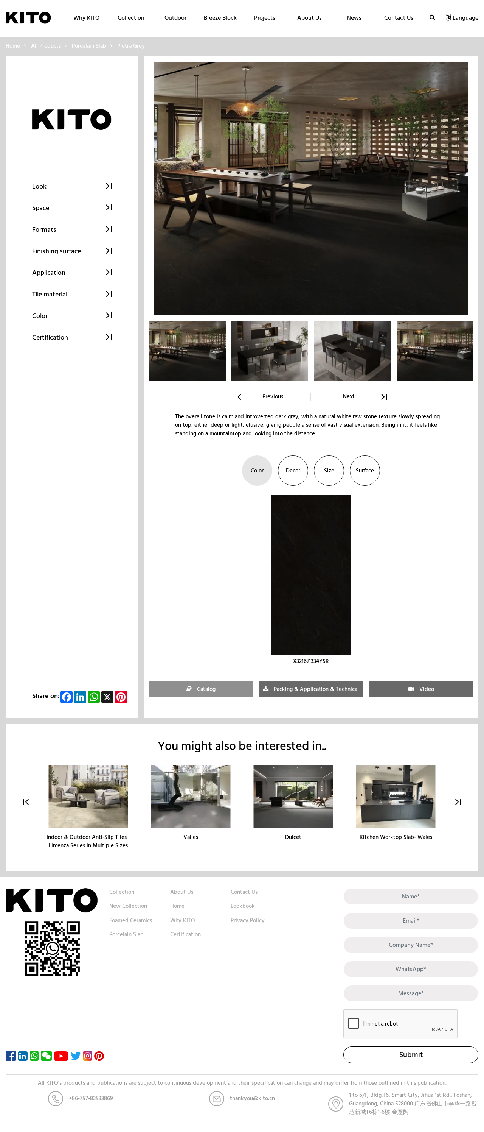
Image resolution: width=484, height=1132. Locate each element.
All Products (46, 46)
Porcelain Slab (89, 46)
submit (411, 1055)
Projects (264, 18)
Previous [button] (272, 397)
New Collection (128, 906)
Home (13, 46)
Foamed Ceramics (130, 920)
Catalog (205, 689)
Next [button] (349, 397)
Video (426, 689)
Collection (131, 18)
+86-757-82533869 (91, 1098)
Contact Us (398, 18)
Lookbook (243, 906)
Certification (185, 934)
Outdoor (175, 18)
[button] (458, 802)
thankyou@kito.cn (252, 1098)
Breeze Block (220, 18)
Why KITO (86, 18)
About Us (309, 18)
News (354, 18)
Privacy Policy (248, 920)
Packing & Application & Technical (315, 689)
